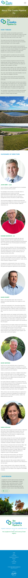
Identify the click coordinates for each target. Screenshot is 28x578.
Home (14, 552)
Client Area (14, 561)
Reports (14, 558)
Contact (14, 563)
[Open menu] (25, 3)
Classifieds (14, 555)
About (14, 554)
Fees (14, 560)
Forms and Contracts (14, 557)
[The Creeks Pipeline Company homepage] (6, 3)
